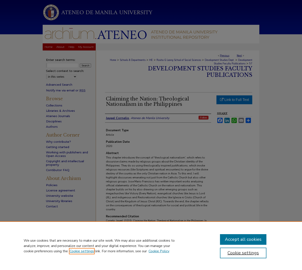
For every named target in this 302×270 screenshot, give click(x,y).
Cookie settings (82, 251)
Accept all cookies (243, 239)
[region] (151, 245)
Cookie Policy (159, 251)
